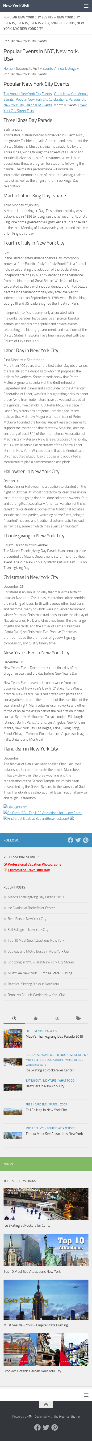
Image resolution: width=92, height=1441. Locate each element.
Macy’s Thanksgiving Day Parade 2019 (36, 897)
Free (29, 1104)
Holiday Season (37, 1055)
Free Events (34, 1031)
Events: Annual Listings (59, 68)
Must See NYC (35, 1059)
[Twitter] (78, 840)
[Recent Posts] (14, 1019)
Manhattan (78, 1055)
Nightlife (49, 1080)
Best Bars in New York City (27, 919)
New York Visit (16, 6)
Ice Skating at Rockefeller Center (31, 908)
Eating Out (33, 1080)
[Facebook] (70, 840)
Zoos (63, 1104)
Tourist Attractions (61, 1128)
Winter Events (36, 1064)
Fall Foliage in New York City (28, 930)
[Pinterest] (85, 840)
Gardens (41, 1104)
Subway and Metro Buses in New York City (39, 951)
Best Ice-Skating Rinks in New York (33, 984)
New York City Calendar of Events (28, 105)
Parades (51, 1031)
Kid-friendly (59, 1055)
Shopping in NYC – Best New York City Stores (41, 962)
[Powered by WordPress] (30, 1416)
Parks (53, 1104)
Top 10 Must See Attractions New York (36, 940)
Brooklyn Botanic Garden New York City (36, 995)
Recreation (55, 1059)
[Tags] (77, 1019)
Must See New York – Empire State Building (40, 973)
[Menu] (86, 6)
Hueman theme (69, 1416)
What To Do (73, 1059)
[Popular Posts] (35, 1019)
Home (8, 68)
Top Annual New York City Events (28, 94)
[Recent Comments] (56, 1019)
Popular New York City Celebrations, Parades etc (51, 99)
